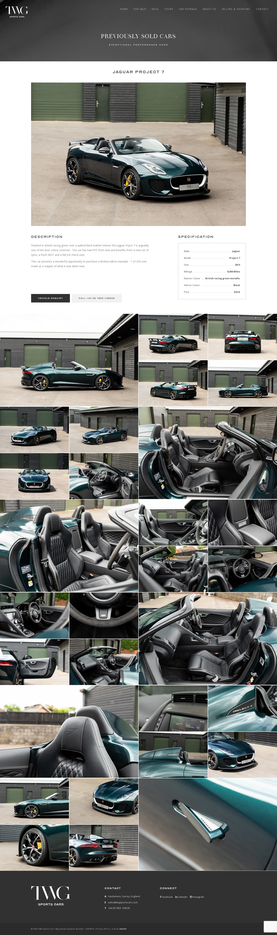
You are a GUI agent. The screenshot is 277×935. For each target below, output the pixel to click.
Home (124, 9)
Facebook (167, 897)
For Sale (140, 9)
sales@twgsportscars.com (123, 902)
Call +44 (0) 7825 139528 (97, 298)
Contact (262, 9)
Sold (155, 9)
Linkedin (182, 897)
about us (209, 9)
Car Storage (188, 9)
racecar (122, 929)
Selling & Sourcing (236, 9)
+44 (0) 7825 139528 (119, 908)
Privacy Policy (103, 929)
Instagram (198, 897)
